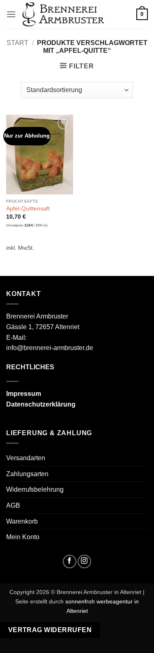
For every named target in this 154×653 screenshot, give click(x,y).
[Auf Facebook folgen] (69, 561)
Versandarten (25, 457)
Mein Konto (22, 536)
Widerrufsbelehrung (35, 489)
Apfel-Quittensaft (28, 209)
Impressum (23, 393)
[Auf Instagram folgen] (84, 561)
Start (17, 42)
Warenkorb (22, 521)
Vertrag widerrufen (50, 629)
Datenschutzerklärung (41, 404)
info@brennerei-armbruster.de (49, 347)
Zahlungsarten (27, 473)
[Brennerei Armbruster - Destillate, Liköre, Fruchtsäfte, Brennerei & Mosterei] (63, 14)
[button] (11, 14)
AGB (13, 505)
